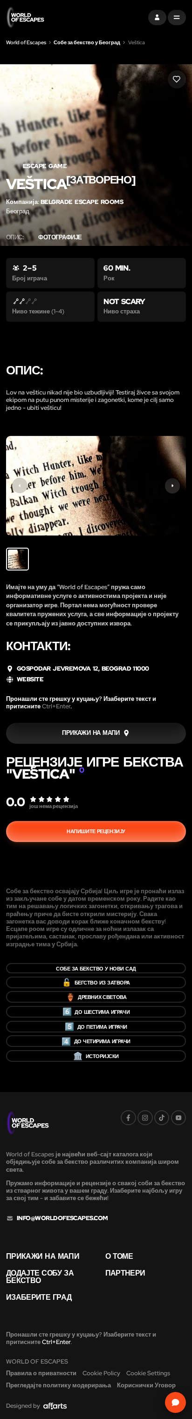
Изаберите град (38, 1297)
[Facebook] (128, 1118)
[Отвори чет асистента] (175, 1402)
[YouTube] (178, 1118)
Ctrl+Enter (56, 706)
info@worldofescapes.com (62, 1218)
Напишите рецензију (96, 831)
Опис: (14, 237)
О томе (119, 1256)
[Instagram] (145, 1118)
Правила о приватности (41, 1373)
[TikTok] (162, 1118)
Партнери (125, 1272)
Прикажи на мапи (42, 1256)
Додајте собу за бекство (40, 1276)
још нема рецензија (53, 805)
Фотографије (60, 237)
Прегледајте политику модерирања (58, 1385)
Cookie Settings (148, 1373)
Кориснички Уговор (146, 1385)
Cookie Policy (101, 1373)
